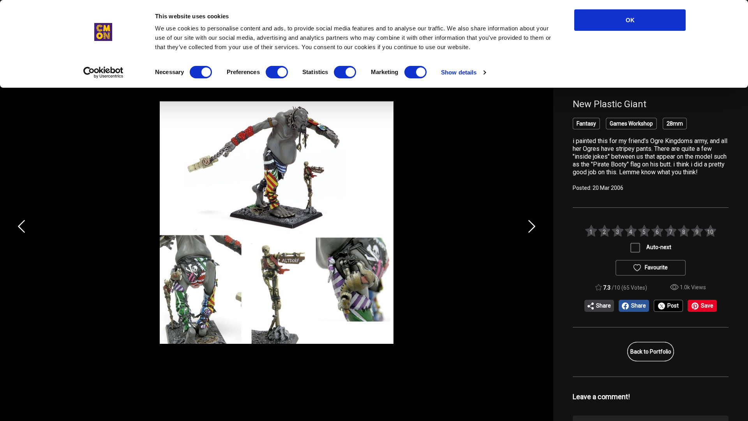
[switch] (277, 72)
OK (630, 20)
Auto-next (658, 247)
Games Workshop (631, 123)
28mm (675, 123)
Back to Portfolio (650, 351)
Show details (458, 72)
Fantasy (586, 123)
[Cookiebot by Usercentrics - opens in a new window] (103, 72)
